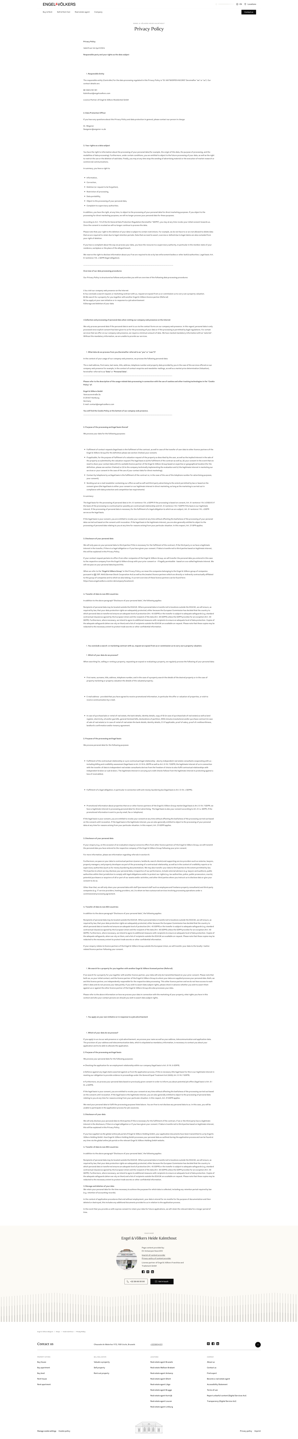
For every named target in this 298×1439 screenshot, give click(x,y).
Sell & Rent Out (63, 12)
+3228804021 (156, 1344)
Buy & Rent (47, 12)
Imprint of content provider (153, 1255)
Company (98, 12)
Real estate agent (82, 12)
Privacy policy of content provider (156, 1258)
